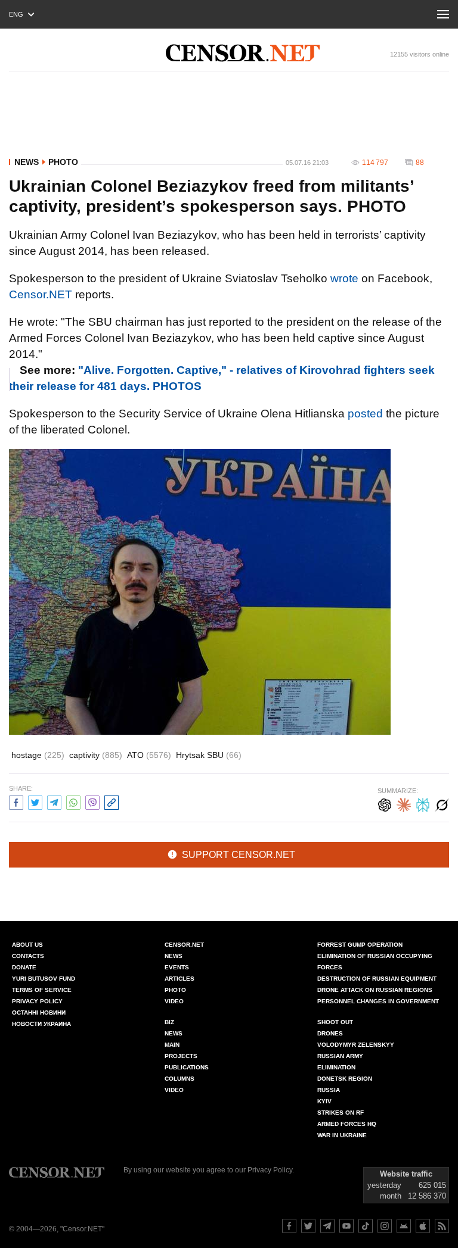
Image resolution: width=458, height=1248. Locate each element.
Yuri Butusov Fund (43, 978)
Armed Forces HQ (346, 1124)
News (26, 162)
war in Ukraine (342, 1135)
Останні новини (39, 1012)
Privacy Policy (37, 1001)
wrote (344, 278)
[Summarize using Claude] (404, 803)
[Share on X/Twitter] (35, 801)
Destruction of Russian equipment (377, 978)
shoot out (335, 1022)
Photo (63, 162)
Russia (328, 1090)
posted (365, 413)
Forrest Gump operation (360, 944)
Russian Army (340, 1056)
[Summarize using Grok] (442, 803)
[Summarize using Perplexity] (423, 803)
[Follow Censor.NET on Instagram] (384, 1226)
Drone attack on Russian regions (374, 990)
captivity (95, 755)
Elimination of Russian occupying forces (374, 962)
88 (420, 162)
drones (330, 1033)
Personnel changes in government (378, 1001)
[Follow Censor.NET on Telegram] (327, 1226)
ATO (149, 755)
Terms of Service (42, 990)
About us (27, 944)
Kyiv (324, 1101)
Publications (187, 1067)
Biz (169, 1022)
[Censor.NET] (242, 53)
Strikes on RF (340, 1112)
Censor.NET (40, 294)
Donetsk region (344, 1078)
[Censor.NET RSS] (442, 1226)
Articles (179, 978)
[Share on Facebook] (16, 801)
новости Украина (41, 1024)
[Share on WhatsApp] (73, 801)
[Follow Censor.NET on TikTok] (365, 1226)
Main (172, 1044)
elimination (336, 1067)
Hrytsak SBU (209, 755)
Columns (179, 1078)
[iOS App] (423, 1226)
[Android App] (404, 1226)
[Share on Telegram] (54, 801)
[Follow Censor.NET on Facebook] (289, 1226)
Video (174, 1001)
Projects (181, 1056)
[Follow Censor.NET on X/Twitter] (308, 1226)
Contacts (28, 956)
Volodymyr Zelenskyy (355, 1044)
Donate (24, 967)
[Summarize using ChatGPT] (384, 803)
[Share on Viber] (92, 801)
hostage (37, 755)
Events (177, 967)
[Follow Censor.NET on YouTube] (346, 1226)
